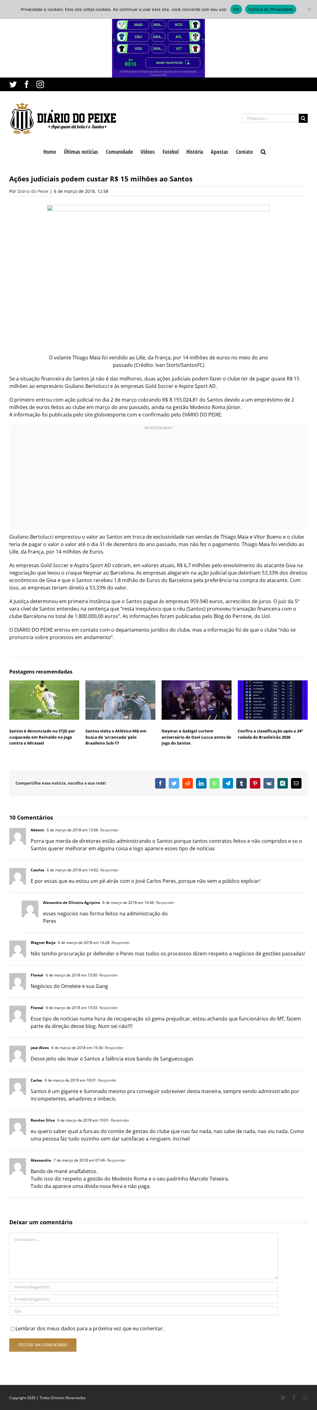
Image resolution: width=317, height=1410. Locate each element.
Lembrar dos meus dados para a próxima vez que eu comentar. (89, 1328)
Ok (236, 9)
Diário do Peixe (32, 191)
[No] (309, 9)
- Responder (108, 830)
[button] (263, 151)
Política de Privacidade (270, 9)
